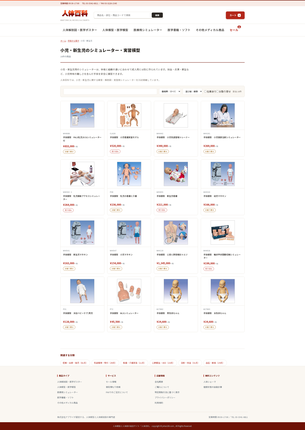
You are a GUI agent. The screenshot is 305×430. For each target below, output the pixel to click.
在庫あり (211, 91)
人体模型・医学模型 (115, 30)
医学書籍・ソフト (179, 30)
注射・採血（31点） (190, 362)
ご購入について (162, 386)
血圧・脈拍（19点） (215, 362)
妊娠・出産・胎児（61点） (75, 362)
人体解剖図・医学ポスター (80, 30)
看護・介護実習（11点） (134, 362)
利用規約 (159, 402)
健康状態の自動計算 (212, 386)
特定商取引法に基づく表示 (167, 392)
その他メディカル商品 (210, 30)
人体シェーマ (209, 381)
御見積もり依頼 (113, 386)
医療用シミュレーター (148, 30)
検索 (157, 15)
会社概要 (159, 381)
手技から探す (73, 40)
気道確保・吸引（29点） (105, 362)
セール (235, 28)
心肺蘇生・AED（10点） (163, 362)
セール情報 (111, 381)
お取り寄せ (224, 91)
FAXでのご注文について (117, 392)
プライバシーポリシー (165, 397)
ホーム (63, 40)
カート (235, 15)
